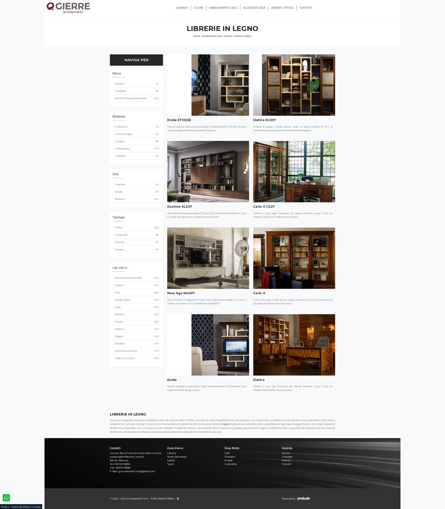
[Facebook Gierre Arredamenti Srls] (177, 498)
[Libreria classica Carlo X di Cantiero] (294, 258)
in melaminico (136, 148)
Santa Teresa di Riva (136, 351)
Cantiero (136, 83)
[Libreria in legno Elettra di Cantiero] (294, 345)
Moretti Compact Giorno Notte (136, 98)
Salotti (171, 460)
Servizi (286, 453)
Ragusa (136, 336)
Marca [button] (116, 73)
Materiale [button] (118, 116)
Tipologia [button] (118, 217)
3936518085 (123, 467)
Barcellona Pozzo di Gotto (136, 278)
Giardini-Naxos (136, 300)
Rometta (136, 343)
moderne (136, 199)
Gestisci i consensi (31, 506)
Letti (227, 453)
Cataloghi (287, 456)
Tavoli (170, 464)
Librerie (228, 36)
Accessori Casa (254, 8)
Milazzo (136, 321)
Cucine (199, 8)
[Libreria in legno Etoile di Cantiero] (208, 345)
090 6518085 (122, 464)
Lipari (136, 307)
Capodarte (136, 91)
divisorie (136, 242)
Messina (136, 314)
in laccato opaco (136, 134)
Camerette (231, 464)
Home (197, 36)
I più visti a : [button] (120, 267)
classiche (136, 184)
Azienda (182, 8)
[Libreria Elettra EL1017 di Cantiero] (294, 85)
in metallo (136, 156)
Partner (286, 460)
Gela (136, 292)
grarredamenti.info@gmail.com (137, 471)
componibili (136, 235)
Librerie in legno (242, 36)
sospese (136, 249)
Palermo (136, 329)
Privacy (5, 506)
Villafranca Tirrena (136, 358)
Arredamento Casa (223, 8)
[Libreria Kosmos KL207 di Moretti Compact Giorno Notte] (208, 171)
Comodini (230, 456)
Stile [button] (115, 174)
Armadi (229, 460)
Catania (136, 285)
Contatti (306, 8)
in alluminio (136, 126)
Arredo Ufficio (282, 8)
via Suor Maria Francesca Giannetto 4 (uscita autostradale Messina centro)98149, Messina (135, 456)
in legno (136, 141)
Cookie (14, 506)
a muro (136, 227)
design (136, 191)
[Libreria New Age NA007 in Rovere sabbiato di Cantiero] (208, 258)
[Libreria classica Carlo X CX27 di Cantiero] (294, 171)
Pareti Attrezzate (177, 456)
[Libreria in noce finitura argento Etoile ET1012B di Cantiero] (208, 85)
